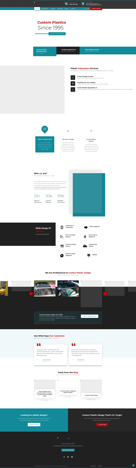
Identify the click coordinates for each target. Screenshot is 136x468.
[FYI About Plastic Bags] (91, 388)
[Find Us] (68, 457)
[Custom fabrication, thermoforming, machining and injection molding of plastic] (43, 3)
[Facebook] (84, 9)
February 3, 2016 (91, 399)
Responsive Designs (64, 465)
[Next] (105, 293)
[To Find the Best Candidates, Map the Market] (68, 385)
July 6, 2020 (44, 400)
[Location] (86, 9)
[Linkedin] (88, 9)
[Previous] (31, 293)
